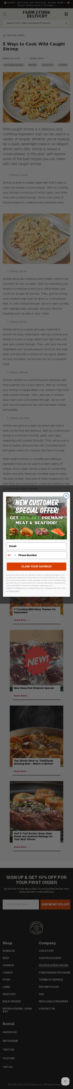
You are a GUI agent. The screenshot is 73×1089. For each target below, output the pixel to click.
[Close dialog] (66, 495)
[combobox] (11, 555)
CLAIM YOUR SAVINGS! (36, 566)
